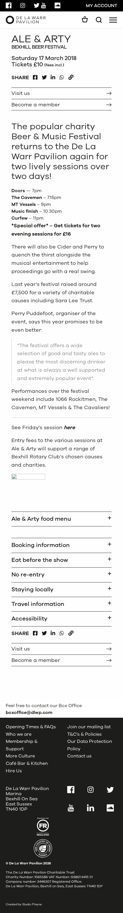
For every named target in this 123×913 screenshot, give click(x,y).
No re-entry (28, 574)
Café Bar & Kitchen (27, 763)
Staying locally (32, 589)
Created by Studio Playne (24, 904)
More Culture (20, 756)
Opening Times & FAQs (31, 727)
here (69, 427)
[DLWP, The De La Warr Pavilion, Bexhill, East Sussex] (26, 20)
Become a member (35, 104)
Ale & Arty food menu (41, 519)
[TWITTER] (44, 75)
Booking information (40, 545)
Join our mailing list (89, 727)
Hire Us (14, 771)
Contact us (79, 756)
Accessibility (29, 618)
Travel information (37, 604)
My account (101, 6)
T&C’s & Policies (84, 734)
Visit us (20, 93)
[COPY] (70, 75)
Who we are (18, 734)
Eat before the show (39, 560)
